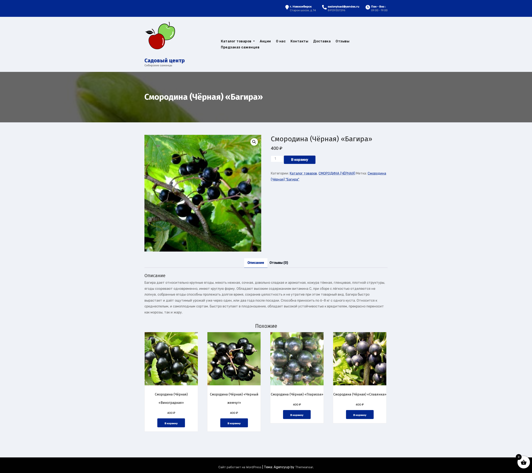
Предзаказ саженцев (240, 47)
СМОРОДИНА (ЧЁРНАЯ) (337, 173)
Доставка (322, 41)
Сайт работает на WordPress (240, 467)
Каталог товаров (236, 41)
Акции (265, 41)
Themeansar (304, 467)
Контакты (299, 41)
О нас (281, 41)
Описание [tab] (256, 263)
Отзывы (342, 41)
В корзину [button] (171, 423)
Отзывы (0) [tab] (279, 263)
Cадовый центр (164, 60)
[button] (254, 142)
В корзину (299, 160)
